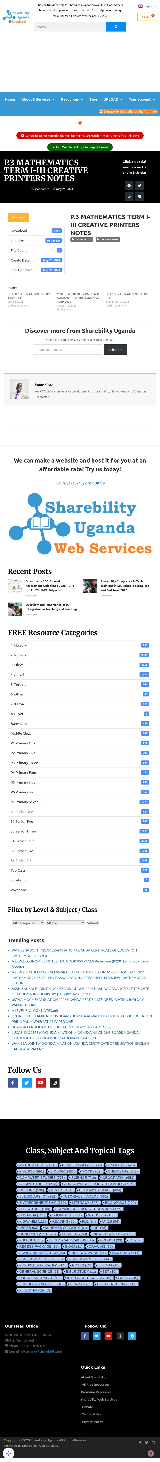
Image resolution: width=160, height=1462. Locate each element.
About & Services (36, 99)
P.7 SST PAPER (34, 1290)
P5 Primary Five (79, 782)
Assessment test (89, 1259)
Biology (62, 1171)
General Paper (37, 1234)
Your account (140, 99)
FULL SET (31, 1240)
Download (18, 217)
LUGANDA (32, 1215)
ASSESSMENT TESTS (41, 1259)
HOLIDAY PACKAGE (100, 1190)
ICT (135, 1240)
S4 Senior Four (79, 841)
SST (109, 1272)
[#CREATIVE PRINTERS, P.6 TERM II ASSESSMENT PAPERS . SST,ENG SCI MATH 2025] (81, 301)
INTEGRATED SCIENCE (89, 1278)
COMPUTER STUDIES (42, 1178)
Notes (81, 1265)
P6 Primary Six (79, 792)
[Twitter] (27, 1083)
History (31, 1190)
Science (83, 1178)
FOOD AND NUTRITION (42, 1253)
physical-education (42, 1265)
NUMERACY (126, 1253)
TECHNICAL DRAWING (71, 1240)
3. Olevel (79, 665)
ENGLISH (121, 1165)
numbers (74, 1234)
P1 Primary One (79, 743)
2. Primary (79, 655)
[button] (129, 185)
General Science (39, 1272)
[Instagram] (55, 1083)
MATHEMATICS (84, 239)
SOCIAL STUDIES (38, 1184)
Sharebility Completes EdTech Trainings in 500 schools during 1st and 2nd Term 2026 (125, 585)
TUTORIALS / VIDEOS (85, 1196)
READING (64, 1221)
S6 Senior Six (79, 860)
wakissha (102, 1215)
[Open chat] (8, 1453)
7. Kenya (79, 704)
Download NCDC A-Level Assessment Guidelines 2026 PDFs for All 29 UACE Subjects (50, 585)
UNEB (110, 1221)
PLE (89, 1221)
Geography (118, 1178)
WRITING (128, 1278)
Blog (93, 99)
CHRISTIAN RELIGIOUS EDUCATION (98, 1184)
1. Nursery (79, 645)
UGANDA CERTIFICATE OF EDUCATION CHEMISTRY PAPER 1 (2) (62, 1027)
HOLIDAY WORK (88, 1253)
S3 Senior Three (79, 831)
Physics (31, 1171)
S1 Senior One (79, 811)
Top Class (79, 870)
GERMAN (80, 1284)
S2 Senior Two (79, 821)
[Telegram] (132, 1336)
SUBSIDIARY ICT (37, 1196)
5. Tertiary (79, 684)
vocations (79, 880)
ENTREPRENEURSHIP (42, 1203)
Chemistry (123, 1171)
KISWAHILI (32, 1221)
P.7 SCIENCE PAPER (116, 1284)
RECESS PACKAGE (39, 1246)
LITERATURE (34, 1209)
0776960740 (72, 483)
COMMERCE (67, 1215)
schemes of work (66, 1228)
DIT (99, 1228)
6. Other (79, 694)
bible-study (81, 1272)
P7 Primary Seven (79, 802)
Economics (120, 1203)
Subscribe (115, 349)
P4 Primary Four (79, 772)
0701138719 (95, 483)
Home (10, 99)
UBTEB (28, 1228)
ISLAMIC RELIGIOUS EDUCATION (89, 1209)
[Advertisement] (80, 62)
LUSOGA (108, 1265)
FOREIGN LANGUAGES (41, 1284)
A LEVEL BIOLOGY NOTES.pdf (35, 1010)
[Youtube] (41, 1083)
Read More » (31, 595)
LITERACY (85, 1203)
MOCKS (62, 1190)
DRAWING (101, 1246)
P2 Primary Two (79, 753)
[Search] (116, 27)
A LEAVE (79, 714)
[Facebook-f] (13, 1083)
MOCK (91, 1171)
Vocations (79, 890)
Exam (73, 1246)
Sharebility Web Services (40, 1446)
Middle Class (79, 733)
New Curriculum (113, 1234)
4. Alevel (79, 674)
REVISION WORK (110, 239)
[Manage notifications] (151, 1453)
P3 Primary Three (79, 762)
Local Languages (40, 1278)
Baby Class (79, 723)
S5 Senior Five (79, 851)
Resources (70, 99)
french (111, 1240)
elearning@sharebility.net (41, 1351)
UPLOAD (111, 99)
